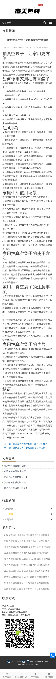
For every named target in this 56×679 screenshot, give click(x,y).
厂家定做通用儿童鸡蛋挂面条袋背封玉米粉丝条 (26, 535)
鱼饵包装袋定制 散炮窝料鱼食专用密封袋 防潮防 (27, 547)
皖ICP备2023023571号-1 (28, 664)
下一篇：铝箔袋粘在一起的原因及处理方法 (24, 448)
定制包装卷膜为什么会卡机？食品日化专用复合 (26, 541)
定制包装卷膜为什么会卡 (16, 477)
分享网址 (7, 677)
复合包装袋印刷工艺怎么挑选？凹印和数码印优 (26, 565)
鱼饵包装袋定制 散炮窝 (15, 471)
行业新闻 (9, 514)
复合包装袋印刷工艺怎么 (16, 488)
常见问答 (9, 519)
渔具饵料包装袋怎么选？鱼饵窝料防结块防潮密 (26, 553)
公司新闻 (9, 508)
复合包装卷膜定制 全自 (15, 482)
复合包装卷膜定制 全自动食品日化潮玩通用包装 (27, 559)
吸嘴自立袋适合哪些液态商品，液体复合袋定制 (26, 589)
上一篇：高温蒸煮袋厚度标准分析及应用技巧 (25, 444)
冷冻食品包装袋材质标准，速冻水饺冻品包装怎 (26, 577)
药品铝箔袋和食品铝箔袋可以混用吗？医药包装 (26, 571)
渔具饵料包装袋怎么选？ (16, 465)
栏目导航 (6, 22)
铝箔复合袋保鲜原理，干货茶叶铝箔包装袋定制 (26, 583)
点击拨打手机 (21, 677)
